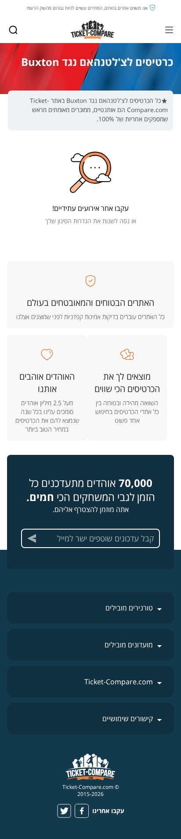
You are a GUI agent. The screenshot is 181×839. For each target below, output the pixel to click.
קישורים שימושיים (127, 718)
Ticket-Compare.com (118, 681)
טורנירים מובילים (129, 608)
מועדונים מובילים (129, 645)
